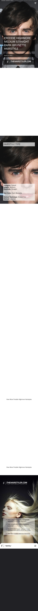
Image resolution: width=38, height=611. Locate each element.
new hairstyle (15, 519)
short (18, 529)
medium (23, 529)
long (28, 529)
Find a (9, 519)
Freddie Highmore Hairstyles (22, 533)
